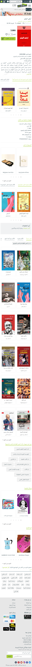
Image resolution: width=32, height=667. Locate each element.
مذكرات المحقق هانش (23, 368)
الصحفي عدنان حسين (8, 432)
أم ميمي (8, 214)
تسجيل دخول (26, 1)
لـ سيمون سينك (24, 111)
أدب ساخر (11, 574)
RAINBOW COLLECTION (8, 555)
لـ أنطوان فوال (8, 111)
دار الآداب (27, 469)
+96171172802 (27, 640)
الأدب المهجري (5, 578)
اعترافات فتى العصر (24, 272)
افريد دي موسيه (23, 275)
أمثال (21, 578)
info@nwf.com (27, 642)
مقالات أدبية (11, 588)
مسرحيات (18, 588)
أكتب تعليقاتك (26, 228)
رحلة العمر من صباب (8, 336)
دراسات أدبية (12, 581)
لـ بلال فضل (8, 216)
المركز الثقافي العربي (24, 480)
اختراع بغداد (8, 272)
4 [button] (13, 115)
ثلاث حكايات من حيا (8, 368)
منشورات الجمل (7, 464)
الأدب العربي (14, 578)
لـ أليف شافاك (23, 216)
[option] (23, 97)
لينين (8, 307)
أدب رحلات (19, 574)
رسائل (4, 581)
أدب (31, 570)
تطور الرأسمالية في (8, 304)
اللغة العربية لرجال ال (8, 108)
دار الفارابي (13, 459)
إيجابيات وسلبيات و (24, 516)
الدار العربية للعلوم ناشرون (22, 449)
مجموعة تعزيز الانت (8, 516)
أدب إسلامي (27, 574)
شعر (23, 585)
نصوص (3, 588)
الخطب (27, 581)
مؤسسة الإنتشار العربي (14, 469)
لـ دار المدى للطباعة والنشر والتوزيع (22, 243)
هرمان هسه (7, 371)
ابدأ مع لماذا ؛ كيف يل (23, 108)
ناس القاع (24, 400)
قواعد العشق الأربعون (23, 214)
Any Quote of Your (24, 173)
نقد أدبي (16, 591)
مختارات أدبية (27, 588)
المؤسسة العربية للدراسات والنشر (21, 454)
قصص (4, 585)
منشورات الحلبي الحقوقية (22, 474)
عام (9, 585)
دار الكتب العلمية (25, 459)
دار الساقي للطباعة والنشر (23, 464)
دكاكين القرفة (24, 336)
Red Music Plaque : (23, 555)
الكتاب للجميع (24, 130)
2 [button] (18, 115)
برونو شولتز (23, 339)
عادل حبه (8, 339)
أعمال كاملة (27, 578)
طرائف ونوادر (16, 585)
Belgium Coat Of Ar (8, 173)
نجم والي (8, 275)
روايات (27, 585)
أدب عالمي (4, 574)
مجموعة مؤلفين (7, 403)
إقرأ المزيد (28, 74)
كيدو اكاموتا (23, 371)
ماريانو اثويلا (23, 403)
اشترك (9, 656)
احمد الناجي (7, 435)
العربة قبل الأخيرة (23, 432)
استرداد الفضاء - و (8, 400)
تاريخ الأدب (20, 581)
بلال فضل (23, 307)
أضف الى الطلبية (10, 39)
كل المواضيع (6, 567)
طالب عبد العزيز (23, 435)
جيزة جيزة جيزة (23, 304)
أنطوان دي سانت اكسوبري (24, 21)
